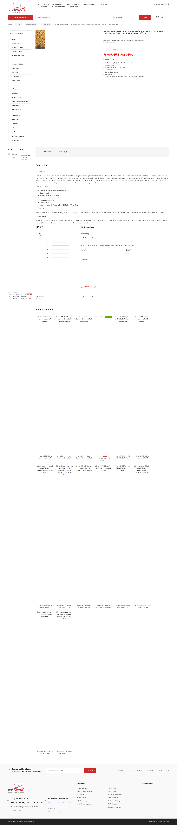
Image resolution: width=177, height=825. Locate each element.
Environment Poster (18, 56)
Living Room (46, 25)
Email (128, 250)
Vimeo (160, 770)
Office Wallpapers (113, 798)
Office (123, 40)
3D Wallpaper (16, 140)
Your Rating (85, 234)
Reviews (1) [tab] (63, 152)
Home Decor (102, 4)
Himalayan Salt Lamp (18, 64)
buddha (14, 39)
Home (37, 4)
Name (83, 250)
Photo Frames (16, 81)
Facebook (120, 770)
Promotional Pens (17, 85)
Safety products (17, 89)
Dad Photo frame (17, 51)
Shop (18, 25)
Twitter (130, 770)
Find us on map (17, 811)
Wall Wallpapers (31, 25)
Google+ (139, 770)
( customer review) (118, 49)
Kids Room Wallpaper (18, 136)
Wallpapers (42, 7)
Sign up (90, 770)
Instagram (150, 770)
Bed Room (106, 40)
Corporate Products (114, 807)
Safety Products (58, 7)
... (82, 6)
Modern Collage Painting (84, 791)
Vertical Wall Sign (17, 97)
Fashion (14, 60)
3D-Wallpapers (112, 804)
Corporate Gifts (73, 4)
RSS (167, 770)
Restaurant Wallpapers (115, 801)
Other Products (16, 76)
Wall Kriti (21, 822)
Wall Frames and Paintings (20, 101)
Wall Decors (89, 4)
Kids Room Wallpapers (84, 801)
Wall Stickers (15, 105)
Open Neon (74, 7)
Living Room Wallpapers (84, 804)
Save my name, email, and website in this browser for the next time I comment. (108, 245)
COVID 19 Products (17, 47)
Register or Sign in (161, 4)
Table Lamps (112, 791)
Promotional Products (53, 4)
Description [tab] (48, 152)
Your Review (85, 259)
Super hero (15, 93)
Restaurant (130, 40)
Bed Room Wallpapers (115, 794)
